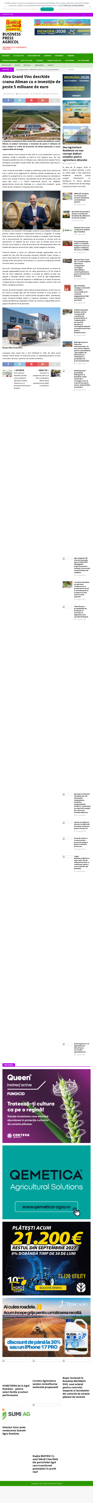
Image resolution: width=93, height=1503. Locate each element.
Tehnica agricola (54, 60)
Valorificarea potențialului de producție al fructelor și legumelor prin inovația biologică (81, 612)
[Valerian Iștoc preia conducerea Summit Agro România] (67, 230)
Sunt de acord (47, 9)
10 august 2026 (81, 619)
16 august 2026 (80, 252)
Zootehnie (69, 60)
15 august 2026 (80, 279)
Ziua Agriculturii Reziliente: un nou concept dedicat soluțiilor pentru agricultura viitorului (75, 153)
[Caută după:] (78, 69)
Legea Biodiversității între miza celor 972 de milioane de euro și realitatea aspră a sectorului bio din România (81, 862)
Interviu (39, 60)
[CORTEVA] (46, 1141)
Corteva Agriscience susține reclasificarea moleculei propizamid (45, 1384)
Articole (27, 65)
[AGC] (46, 1294)
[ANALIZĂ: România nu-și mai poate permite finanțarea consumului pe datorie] (67, 196)
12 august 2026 (80, 390)
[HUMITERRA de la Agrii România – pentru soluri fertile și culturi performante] (16, 1371)
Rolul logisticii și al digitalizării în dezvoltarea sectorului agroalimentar (81, 1048)
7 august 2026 (80, 849)
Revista (17, 65)
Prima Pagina (6, 65)
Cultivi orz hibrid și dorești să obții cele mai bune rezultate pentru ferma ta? (82, 825)
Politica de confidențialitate (73, 5)
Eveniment (59, 56)
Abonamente (39, 65)
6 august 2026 (80, 1055)
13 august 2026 (80, 335)
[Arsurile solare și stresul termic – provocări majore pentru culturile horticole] (67, 840)
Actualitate (18, 56)
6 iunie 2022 (10, 93)
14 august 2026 (80, 303)
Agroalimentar (33, 56)
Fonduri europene (9, 60)
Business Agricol (23, 93)
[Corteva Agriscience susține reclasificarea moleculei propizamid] (46, 1368)
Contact (51, 65)
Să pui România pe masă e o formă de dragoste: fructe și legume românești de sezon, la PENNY (81, 246)
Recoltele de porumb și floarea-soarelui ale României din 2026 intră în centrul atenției (81, 215)
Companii (47, 56)
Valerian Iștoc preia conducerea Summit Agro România (82, 230)
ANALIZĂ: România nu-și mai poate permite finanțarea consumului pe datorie (81, 198)
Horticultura (26, 60)
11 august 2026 (80, 599)
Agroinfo (6, 56)
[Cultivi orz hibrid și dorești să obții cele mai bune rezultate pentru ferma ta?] (67, 824)
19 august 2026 (80, 234)
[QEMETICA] (46, 1217)
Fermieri (70, 56)
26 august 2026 (70, 163)
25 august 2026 (78, 220)
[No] (90, 6)
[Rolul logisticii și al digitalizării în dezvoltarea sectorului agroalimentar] (67, 1046)
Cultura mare (83, 60)
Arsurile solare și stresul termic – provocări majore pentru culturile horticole (81, 842)
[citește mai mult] (78, 186)
